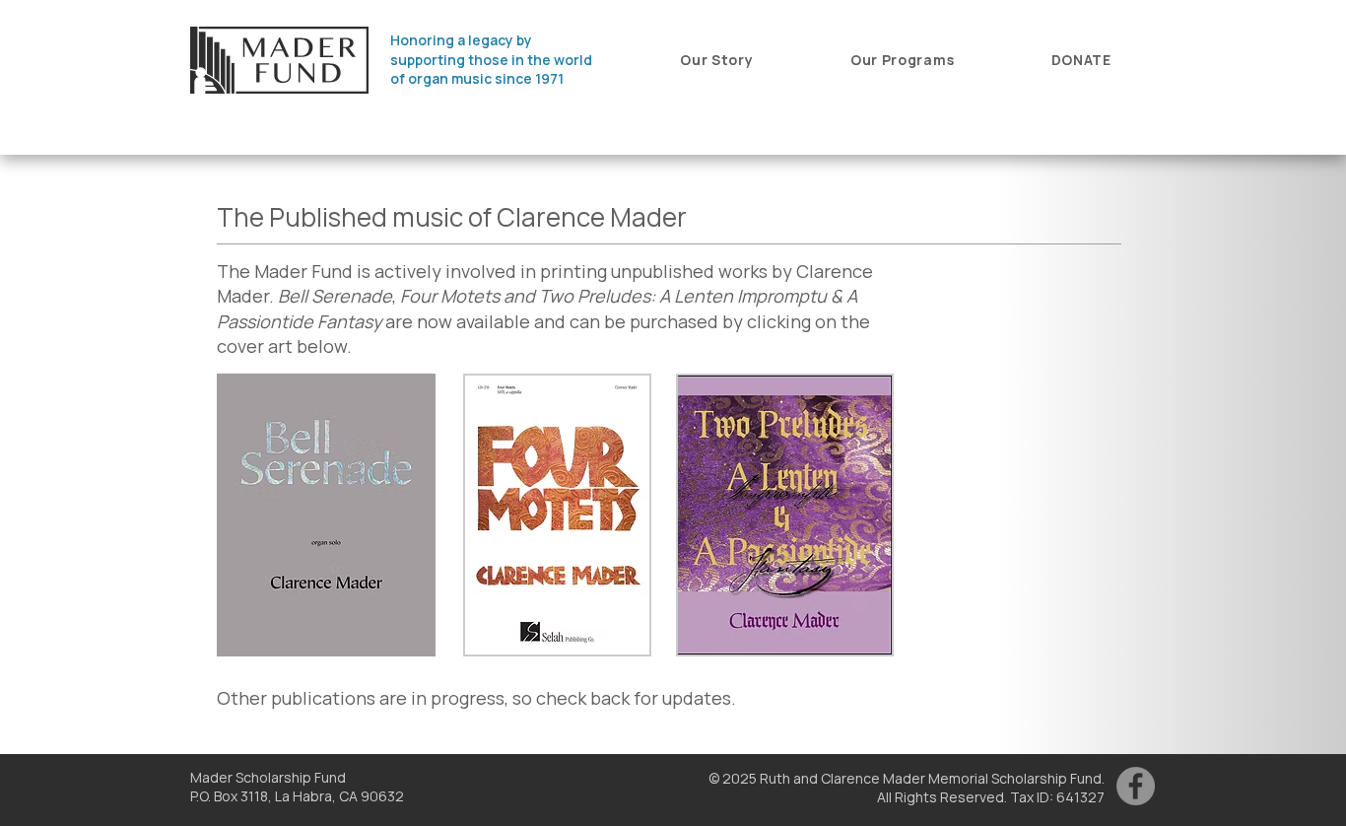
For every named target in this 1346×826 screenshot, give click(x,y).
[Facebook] (1135, 786)
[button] (717, 59)
